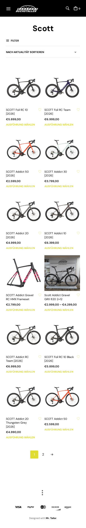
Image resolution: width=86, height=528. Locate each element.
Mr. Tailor (51, 518)
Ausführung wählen (20, 124)
